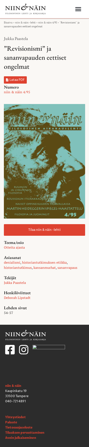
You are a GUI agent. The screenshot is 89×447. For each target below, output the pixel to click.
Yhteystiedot (15, 417)
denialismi (12, 262)
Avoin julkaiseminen (20, 438)
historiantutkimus (18, 267)
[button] (78, 9)
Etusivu (8, 22)
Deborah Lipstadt (17, 297)
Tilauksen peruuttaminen (24, 433)
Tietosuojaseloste (18, 428)
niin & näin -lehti (25, 22)
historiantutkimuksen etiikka (44, 262)
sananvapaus (67, 267)
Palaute (11, 422)
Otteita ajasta (14, 247)
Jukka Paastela (16, 38)
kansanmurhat (44, 267)
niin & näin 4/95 (47, 22)
